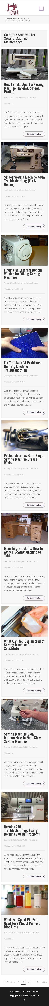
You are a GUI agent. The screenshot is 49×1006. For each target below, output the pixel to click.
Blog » (26, 19)
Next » (44, 982)
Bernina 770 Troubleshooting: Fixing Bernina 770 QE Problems (22, 830)
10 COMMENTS (20, 846)
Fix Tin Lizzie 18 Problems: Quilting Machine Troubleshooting (22, 366)
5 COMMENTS (19, 196)
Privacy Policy (15, 991)
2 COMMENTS (19, 475)
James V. (10, 104)
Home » (20, 19)
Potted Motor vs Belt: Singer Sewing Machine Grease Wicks (24, 459)
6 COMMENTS (19, 382)
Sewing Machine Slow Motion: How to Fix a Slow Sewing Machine (22, 737)
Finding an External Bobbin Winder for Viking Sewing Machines (23, 273)
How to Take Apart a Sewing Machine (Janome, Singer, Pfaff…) (24, 88)
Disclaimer (27, 991)
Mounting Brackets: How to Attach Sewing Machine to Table (23, 552)
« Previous (10, 982)
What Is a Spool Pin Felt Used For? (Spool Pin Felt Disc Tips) (22, 923)
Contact (36, 991)
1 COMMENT (19, 289)
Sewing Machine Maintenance (18, 21)
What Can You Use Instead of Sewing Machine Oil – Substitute (24, 644)
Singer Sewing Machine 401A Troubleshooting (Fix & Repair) (24, 180)
